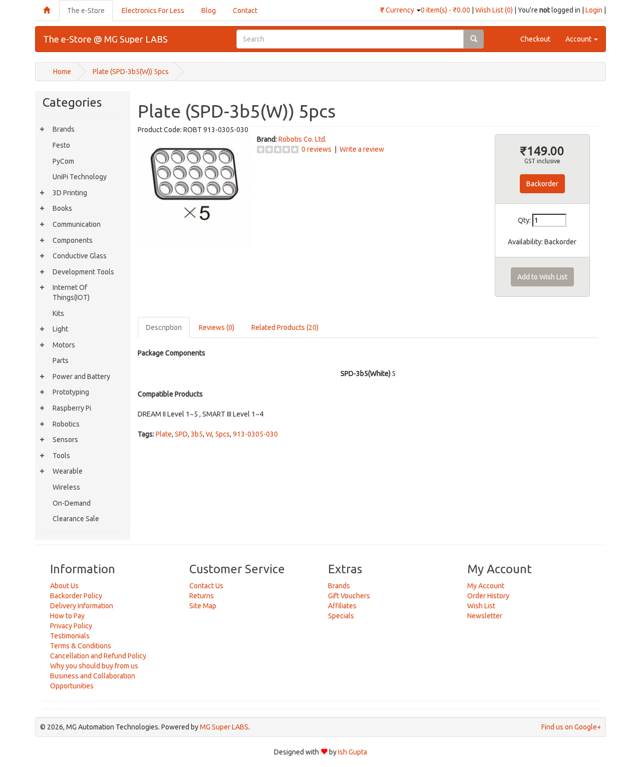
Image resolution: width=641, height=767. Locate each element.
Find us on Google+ (571, 727)
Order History (488, 596)
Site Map (202, 606)
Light (60, 329)
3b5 (197, 434)
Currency (398, 10)
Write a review (362, 149)
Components (73, 240)
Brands (64, 129)
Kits (58, 313)
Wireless (66, 487)
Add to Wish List (542, 277)
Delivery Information (81, 606)
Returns (201, 596)
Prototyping (71, 392)
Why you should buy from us (94, 666)
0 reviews (316, 149)
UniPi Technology (80, 177)
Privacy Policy (71, 626)
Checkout (535, 39)
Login (593, 10)
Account (579, 39)
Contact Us (206, 586)
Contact (245, 11)
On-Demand (72, 503)
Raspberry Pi (72, 408)
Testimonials (70, 636)
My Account (485, 586)
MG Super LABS (224, 727)
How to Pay (67, 616)
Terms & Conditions (80, 646)
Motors (64, 345)
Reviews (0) (216, 327)
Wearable (68, 471)
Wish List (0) (494, 10)
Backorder (542, 184)
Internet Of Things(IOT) (71, 292)
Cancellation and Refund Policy (98, 656)
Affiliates (342, 606)
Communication (77, 224)
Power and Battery (81, 376)
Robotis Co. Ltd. (302, 139)
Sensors (65, 440)
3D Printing (70, 193)
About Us (64, 586)
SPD (181, 434)
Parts (61, 360)
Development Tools (83, 272)
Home (62, 72)
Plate (164, 434)
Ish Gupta (352, 752)
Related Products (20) (284, 327)
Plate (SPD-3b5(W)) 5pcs (131, 72)
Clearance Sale (76, 519)
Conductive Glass (80, 256)
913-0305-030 (255, 434)
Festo (61, 145)
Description (164, 327)
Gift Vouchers (349, 596)
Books (62, 208)
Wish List (481, 606)
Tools (61, 456)
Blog (208, 11)
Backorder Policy (76, 596)
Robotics (66, 424)
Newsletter (484, 616)
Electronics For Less (153, 11)
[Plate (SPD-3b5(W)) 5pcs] (195, 190)
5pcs (222, 434)
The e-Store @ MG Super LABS (105, 39)
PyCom (63, 161)
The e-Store (86, 11)
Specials (341, 616)
